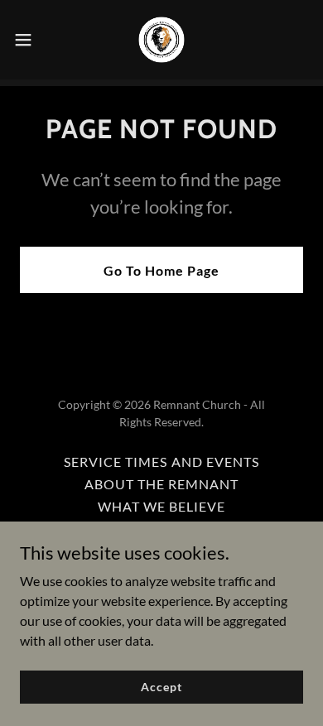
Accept (161, 687)
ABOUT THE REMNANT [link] (161, 484)
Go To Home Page (161, 270)
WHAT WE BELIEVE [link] (161, 506)
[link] (161, 40)
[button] (30, 39)
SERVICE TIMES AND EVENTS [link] (161, 461)
